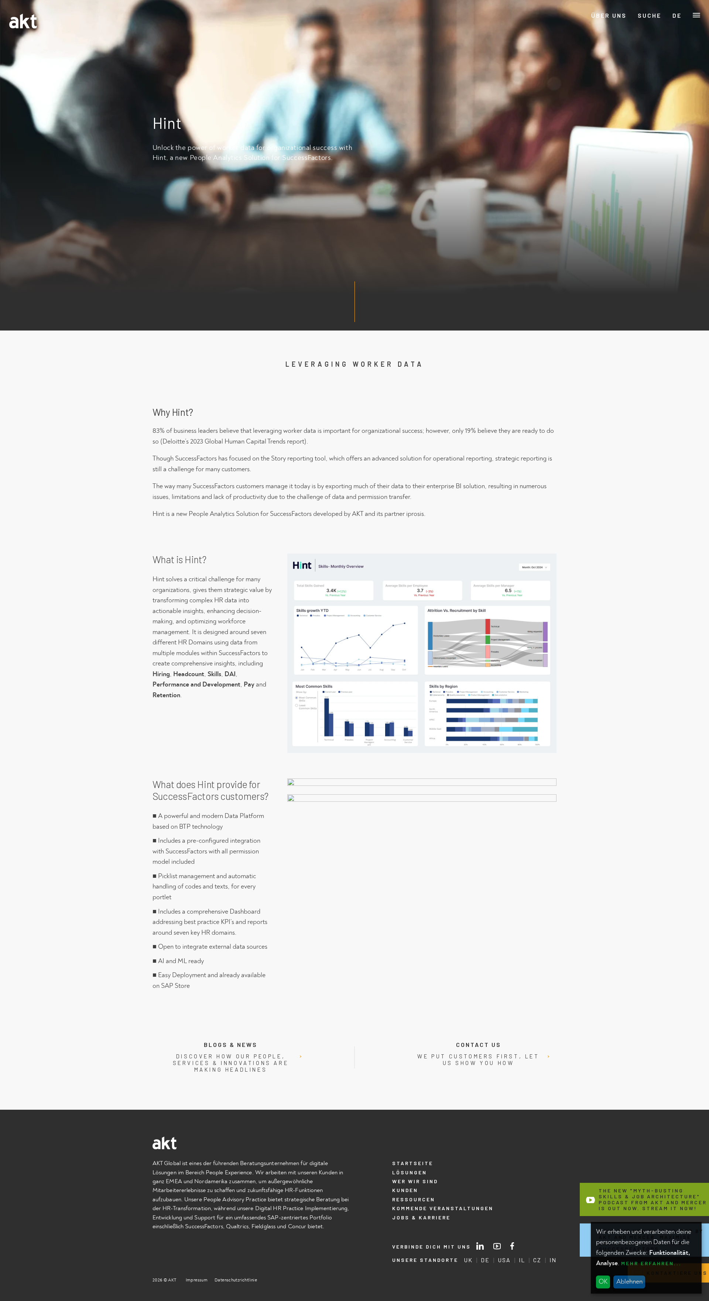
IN (552, 1260)
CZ (537, 1260)
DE (485, 1260)
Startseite (412, 1163)
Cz (677, 56)
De (677, 15)
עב (677, 43)
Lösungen (409, 1172)
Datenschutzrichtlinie (236, 1280)
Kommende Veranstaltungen (442, 1208)
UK (468, 1260)
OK (603, 1281)
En (677, 29)
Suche (649, 15)
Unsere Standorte (425, 1260)
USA (504, 1260)
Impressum (197, 1280)
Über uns (609, 15)
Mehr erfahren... (651, 1263)
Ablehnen (629, 1281)
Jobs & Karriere (421, 1217)
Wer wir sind (415, 1181)
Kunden (405, 1190)
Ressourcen (413, 1199)
